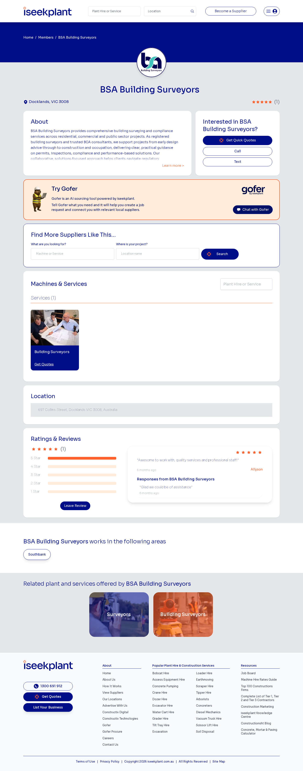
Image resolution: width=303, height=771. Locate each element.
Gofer (106, 725)
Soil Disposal (205, 731)
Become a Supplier (231, 11)
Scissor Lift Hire (207, 725)
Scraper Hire (204, 686)
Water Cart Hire (163, 712)
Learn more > (173, 166)
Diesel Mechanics (208, 712)
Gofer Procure (112, 731)
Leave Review (75, 506)
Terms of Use (85, 761)
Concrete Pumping (165, 686)
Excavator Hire (162, 705)
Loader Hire (204, 673)
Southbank (37, 554)
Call (237, 151)
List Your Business (48, 707)
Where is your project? (132, 244)
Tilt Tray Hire (160, 725)
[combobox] (72, 254)
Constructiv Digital (115, 712)
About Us (108, 679)
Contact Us (110, 744)
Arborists (202, 699)
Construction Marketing (257, 706)
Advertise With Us (114, 705)
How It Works (111, 686)
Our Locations (112, 699)
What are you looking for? (48, 244)
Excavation (160, 731)
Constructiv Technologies (120, 718)
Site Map (219, 761)
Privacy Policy (110, 761)
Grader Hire (160, 718)
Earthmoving (204, 679)
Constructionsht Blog (256, 723)
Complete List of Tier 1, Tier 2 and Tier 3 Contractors (260, 698)
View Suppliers (112, 692)
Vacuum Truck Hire (209, 718)
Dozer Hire (159, 699)
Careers (108, 738)
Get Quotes (44, 364)
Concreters (204, 705)
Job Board (248, 673)
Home (28, 37)
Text (237, 162)
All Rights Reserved (193, 761)
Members (45, 37)
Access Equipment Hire (168, 679)
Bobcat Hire (160, 673)
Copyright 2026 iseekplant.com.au (149, 761)
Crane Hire (159, 692)
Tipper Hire (203, 692)
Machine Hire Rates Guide (259, 679)
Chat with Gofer (255, 210)
